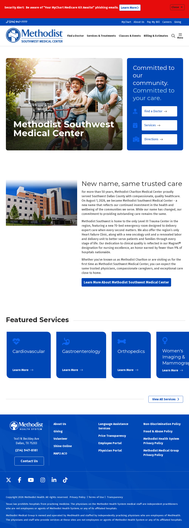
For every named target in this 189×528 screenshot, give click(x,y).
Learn (29, 355)
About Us (139, 22)
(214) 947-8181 (26, 450)
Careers (167, 22)
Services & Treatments (101, 35)
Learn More (129, 7)
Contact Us (29, 461)
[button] (180, 36)
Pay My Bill (153, 22)
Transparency (115, 497)
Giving (177, 22)
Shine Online (63, 446)
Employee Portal (110, 443)
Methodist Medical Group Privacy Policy (161, 453)
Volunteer (60, 438)
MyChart (126, 22)
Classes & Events (130, 35)
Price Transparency (112, 436)
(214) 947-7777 (17, 21)
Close (175, 7)
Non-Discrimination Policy (162, 424)
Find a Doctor (75, 35)
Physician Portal (110, 450)
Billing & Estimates (156, 35)
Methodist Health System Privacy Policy (161, 441)
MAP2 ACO (60, 453)
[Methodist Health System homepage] (34, 36)
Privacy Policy (77, 497)
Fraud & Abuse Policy (157, 431)
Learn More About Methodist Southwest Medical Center (126, 282)
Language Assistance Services (113, 426)
